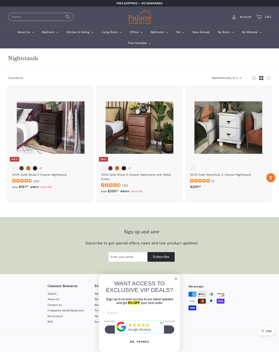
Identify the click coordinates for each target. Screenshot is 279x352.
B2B (50, 321)
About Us (24, 32)
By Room (224, 32)
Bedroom (48, 32)
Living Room (110, 32)
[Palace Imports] (121, 332)
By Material (250, 32)
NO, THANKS (139, 341)
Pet (178, 32)
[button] (271, 178)
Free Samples (138, 43)
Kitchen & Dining (78, 32)
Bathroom (158, 32)
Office (134, 32)
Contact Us (55, 305)
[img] (22, 181)
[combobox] (41, 17)
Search (52, 293)
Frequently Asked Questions (66, 310)
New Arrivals (201, 32)
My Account (55, 316)
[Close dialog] (175, 278)
